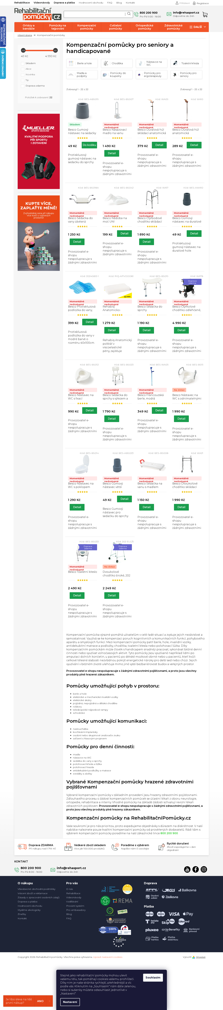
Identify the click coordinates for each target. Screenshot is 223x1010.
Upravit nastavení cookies (107, 957)
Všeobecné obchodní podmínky (36, 889)
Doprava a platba (64, 2)
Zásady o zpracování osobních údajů (38, 897)
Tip (27, 80)
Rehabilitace (22, 2)
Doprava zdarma (35, 86)
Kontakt (130, 2)
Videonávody (42, 2)
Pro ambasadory (76, 909)
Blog (119, 2)
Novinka (30, 74)
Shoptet (201, 957)
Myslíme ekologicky (29, 909)
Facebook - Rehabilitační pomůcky (195, 869)
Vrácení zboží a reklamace (33, 893)
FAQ (109, 2)
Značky (22, 914)
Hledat (129, 14)
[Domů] (26, 35)
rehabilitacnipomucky (204, 869)
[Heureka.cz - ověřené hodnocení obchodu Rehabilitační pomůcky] (127, 888)
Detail (112, 153)
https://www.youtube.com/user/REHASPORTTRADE (187, 869)
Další (198, 27)
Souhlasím (153, 977)
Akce (28, 69)
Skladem (31, 63)
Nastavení (70, 1002)
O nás (69, 889)
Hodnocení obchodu (91, 2)
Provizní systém (75, 905)
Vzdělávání (72, 901)
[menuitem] (28, 27)
